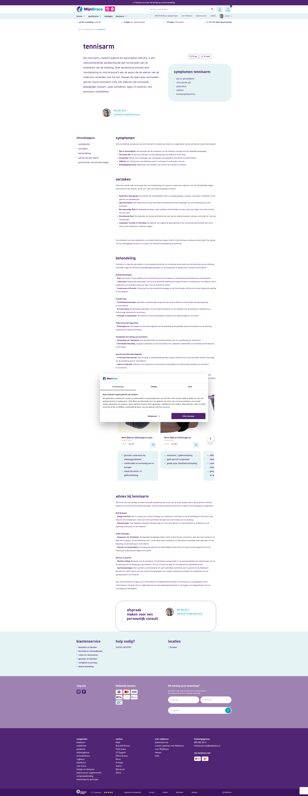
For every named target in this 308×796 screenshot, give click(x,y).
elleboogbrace (83, 752)
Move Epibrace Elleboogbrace (177, 437)
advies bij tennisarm (88, 157)
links (157, 755)
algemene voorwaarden (132, 792)
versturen (228, 710)
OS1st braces (122, 755)
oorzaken (83, 148)
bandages (108, 16)
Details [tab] (154, 386)
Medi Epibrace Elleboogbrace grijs (137, 437)
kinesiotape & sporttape (87, 779)
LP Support (121, 752)
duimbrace (81, 762)
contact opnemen (123, 646)
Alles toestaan (188, 416)
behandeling (84, 153)
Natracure (120, 769)
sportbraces (93, 16)
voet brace (81, 765)
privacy (151, 792)
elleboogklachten (90, 29)
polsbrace (81, 749)
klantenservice (201, 16)
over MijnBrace (187, 16)
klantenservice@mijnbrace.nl (127, 114)
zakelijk (213, 16)
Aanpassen (152, 416)
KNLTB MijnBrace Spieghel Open (166, 16)
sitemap (194, 792)
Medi (118, 742)
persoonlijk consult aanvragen (93, 162)
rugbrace (81, 759)
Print (194, 56)
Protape (119, 762)
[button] (154, 2)
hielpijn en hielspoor (86, 769)
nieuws (158, 752)
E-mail (207, 56)
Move (118, 759)
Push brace (121, 749)
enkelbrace (81, 745)
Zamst (118, 772)
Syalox (119, 765)
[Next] (210, 438)
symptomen (84, 144)
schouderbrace (83, 755)
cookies (165, 792)
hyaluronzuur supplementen (89, 772)
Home (80, 29)
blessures (120, 16)
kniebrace (81, 742)
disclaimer (179, 792)
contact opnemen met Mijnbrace (169, 745)
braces (79, 16)
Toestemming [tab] (118, 386)
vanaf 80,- (90, 22)
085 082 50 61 (120, 110)
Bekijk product (153, 445)
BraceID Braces (123, 745)
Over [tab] (190, 386)
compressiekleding (85, 776)
